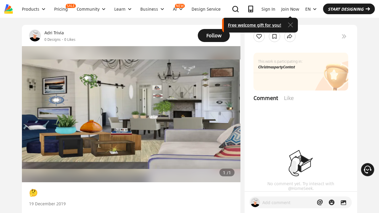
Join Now (290, 9)
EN (308, 9)
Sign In (268, 9)
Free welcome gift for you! (254, 25)
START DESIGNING (346, 9)
